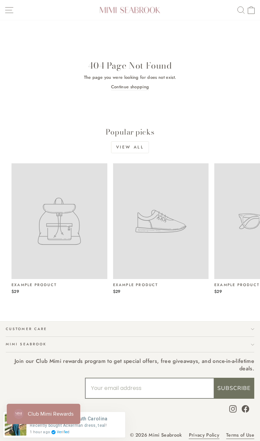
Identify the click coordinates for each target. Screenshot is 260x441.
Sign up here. (68, 280)
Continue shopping (130, 87)
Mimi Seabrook (26, 344)
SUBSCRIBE (234, 388)
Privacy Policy (204, 435)
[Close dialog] (245, 157)
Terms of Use (240, 435)
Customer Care (26, 328)
